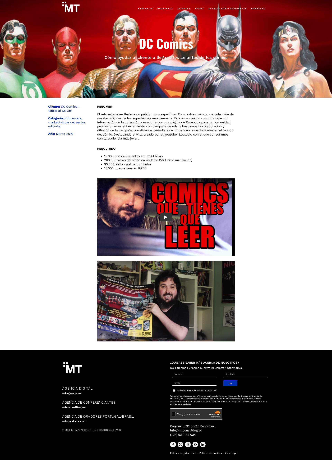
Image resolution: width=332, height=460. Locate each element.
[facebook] (173, 444)
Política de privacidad (183, 453)
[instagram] (188, 444)
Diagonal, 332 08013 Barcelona (192, 426)
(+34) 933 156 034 (183, 434)
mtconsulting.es (74, 407)
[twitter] (180, 444)
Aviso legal (231, 453)
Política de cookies (210, 453)
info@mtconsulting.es (186, 430)
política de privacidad (206, 390)
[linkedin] (203, 444)
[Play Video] (166, 217)
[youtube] (195, 444)
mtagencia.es (72, 393)
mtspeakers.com (74, 421)
